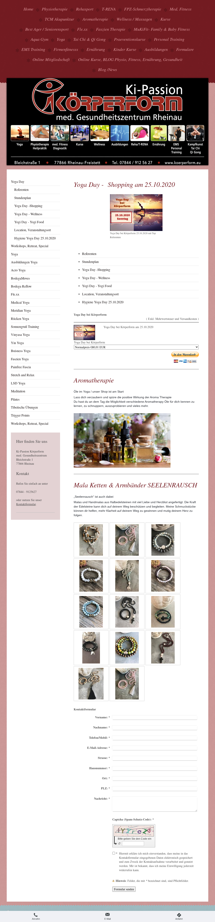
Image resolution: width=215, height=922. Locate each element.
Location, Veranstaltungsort (100, 294)
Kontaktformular (26, 504)
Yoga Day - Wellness (96, 278)
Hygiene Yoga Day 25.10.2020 (102, 302)
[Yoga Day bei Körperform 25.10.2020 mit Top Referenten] (136, 212)
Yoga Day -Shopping (96, 269)
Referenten (89, 253)
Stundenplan (90, 261)
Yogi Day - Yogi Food (97, 286)
